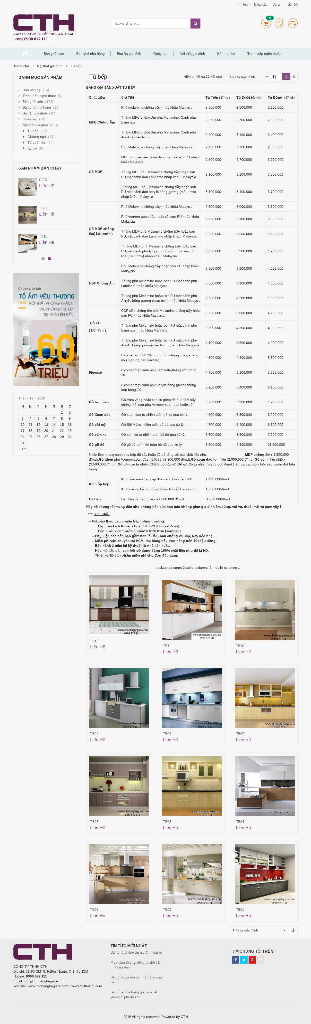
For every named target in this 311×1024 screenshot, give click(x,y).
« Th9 (22, 449)
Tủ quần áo (36, 142)
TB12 (94, 641)
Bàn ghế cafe (54, 54)
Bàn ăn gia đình (129, 54)
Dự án (277, 4)
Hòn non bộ (226, 54)
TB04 (240, 822)
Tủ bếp (32, 131)
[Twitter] (244, 960)
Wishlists (279, 23)
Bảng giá (260, 4)
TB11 (167, 646)
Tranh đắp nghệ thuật (264, 54)
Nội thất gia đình (192, 54)
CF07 (43, 180)
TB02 (167, 909)
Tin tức (243, 4)
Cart (266, 23)
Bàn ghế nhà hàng (90, 54)
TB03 (94, 909)
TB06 (94, 822)
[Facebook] (236, 960)
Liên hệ (292, 4)
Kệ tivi (32, 148)
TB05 (167, 822)
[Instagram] (260, 960)
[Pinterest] (252, 960)
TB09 (94, 734)
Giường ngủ (36, 137)
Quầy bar (160, 54)
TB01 (240, 909)
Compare (293, 23)
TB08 (167, 734)
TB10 (240, 646)
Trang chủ (25, 53)
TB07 (240, 734)
